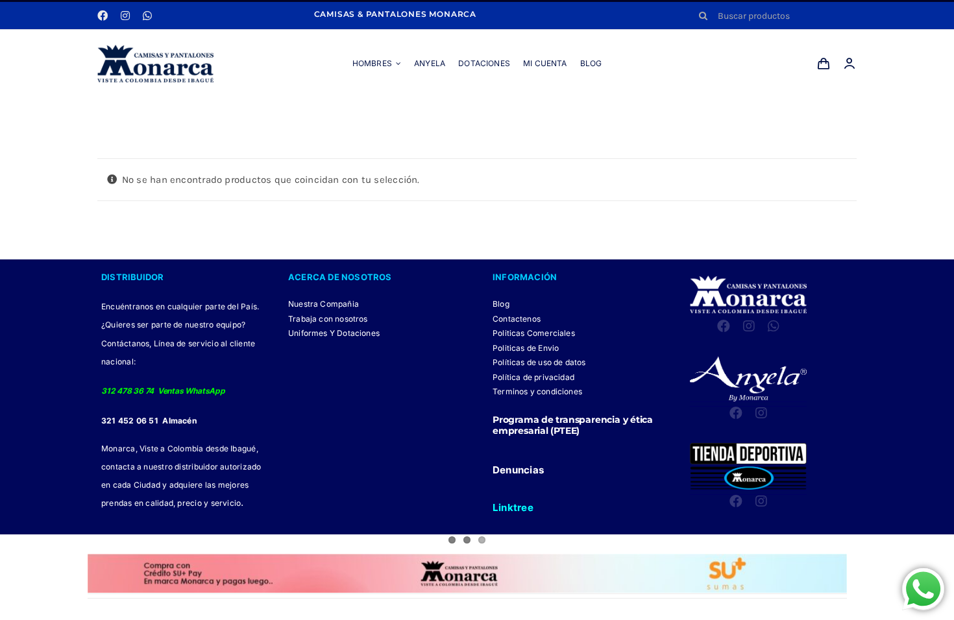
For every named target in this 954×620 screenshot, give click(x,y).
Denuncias (518, 470)
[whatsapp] (147, 15)
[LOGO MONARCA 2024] (155, 49)
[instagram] (125, 15)
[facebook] (102, 15)
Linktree (513, 507)
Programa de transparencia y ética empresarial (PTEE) (573, 425)
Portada (463, 111)
